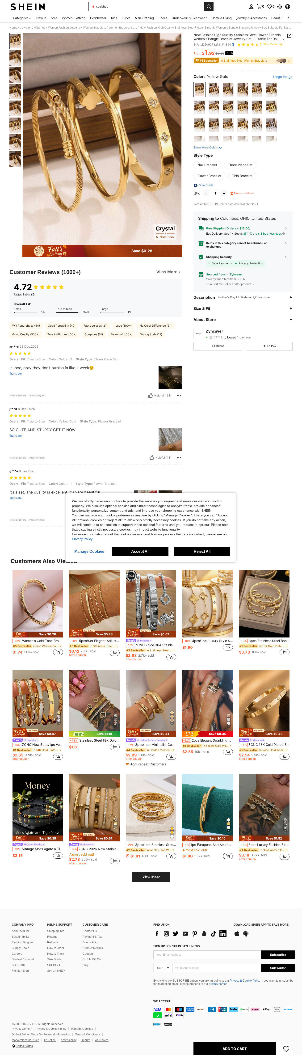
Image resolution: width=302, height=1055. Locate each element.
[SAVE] (286, 1048)
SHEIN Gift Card (93, 959)
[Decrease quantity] (206, 193)
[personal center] (251, 6)
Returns (52, 936)
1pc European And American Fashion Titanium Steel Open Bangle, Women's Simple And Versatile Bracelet (208, 845)
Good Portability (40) (62, 325)
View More (151, 877)
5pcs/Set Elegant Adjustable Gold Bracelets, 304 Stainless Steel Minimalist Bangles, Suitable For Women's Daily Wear (95, 641)
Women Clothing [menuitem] (73, 18)
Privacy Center (21, 1028)
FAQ (85, 965)
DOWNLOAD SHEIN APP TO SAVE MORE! (261, 924)
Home (13, 27)
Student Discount (23, 959)
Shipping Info (55, 931)
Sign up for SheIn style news (176, 946)
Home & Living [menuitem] (221, 18)
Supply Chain (20, 948)
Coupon (88, 953)
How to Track (55, 953)
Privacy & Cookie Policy (245, 980)
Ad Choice (102, 1040)
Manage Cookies (82, 1028)
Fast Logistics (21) (95, 325)
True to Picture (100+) (61, 334)
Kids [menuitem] (114, 18)
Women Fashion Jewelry (64, 27)
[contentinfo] (224, 1012)
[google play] (246, 935)
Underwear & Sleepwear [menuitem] (189, 18)
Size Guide (54, 959)
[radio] (199, 89)
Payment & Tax (92, 936)
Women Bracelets (94, 27)
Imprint (85, 1040)
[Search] (209, 6)
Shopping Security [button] (219, 257)
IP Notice (50, 1040)
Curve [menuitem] (126, 18)
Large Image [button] (283, 77)
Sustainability (20, 936)
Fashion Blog (20, 970)
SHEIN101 (18, 965)
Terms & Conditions (87, 1034)
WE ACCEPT (161, 1001)
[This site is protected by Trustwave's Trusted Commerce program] (156, 1024)
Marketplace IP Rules (25, 1040)
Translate (15, 373)
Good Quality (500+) (25, 334)
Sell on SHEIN (56, 970)
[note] (38, 634)
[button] (279, 6)
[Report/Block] (179, 395)
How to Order (55, 948)
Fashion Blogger (22, 942)
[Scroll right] (288, 17)
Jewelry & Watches (32, 27)
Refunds (52, 942)
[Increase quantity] (224, 193)
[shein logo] (28, 6)
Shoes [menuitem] (163, 18)
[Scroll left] (282, 17)
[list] (191, 933)
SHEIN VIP (54, 965)
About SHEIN (20, 931)
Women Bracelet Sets (123, 27)
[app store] (237, 935)
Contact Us (90, 931)
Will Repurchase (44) (26, 325)
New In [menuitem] (41, 18)
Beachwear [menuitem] (98, 18)
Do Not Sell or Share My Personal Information (41, 1034)
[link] (260, 6)
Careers (17, 953)
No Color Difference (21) (156, 325)
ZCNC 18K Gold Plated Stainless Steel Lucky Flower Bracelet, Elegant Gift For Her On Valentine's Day (264, 745)
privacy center (217, 984)
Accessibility (68, 1040)
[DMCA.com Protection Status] (168, 1024)
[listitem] (38, 615)
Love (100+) (123, 325)
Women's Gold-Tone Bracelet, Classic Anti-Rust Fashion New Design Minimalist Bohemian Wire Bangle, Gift (38, 641)
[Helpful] (150, 395)
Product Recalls (93, 948)
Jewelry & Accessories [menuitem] (251, 18)
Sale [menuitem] (54, 18)
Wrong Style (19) (151, 334)
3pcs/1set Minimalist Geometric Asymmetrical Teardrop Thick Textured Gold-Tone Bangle (151, 745)
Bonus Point (90, 942)
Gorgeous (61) (93, 334)
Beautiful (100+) (121, 334)
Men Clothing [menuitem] (144, 18)
